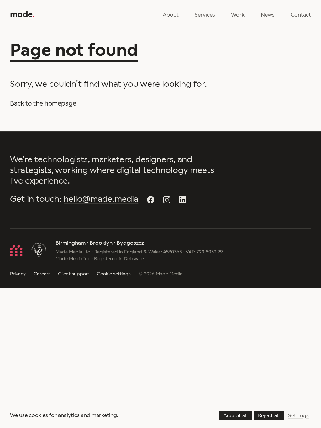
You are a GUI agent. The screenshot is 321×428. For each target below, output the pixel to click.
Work (238, 15)
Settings (298, 415)
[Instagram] (167, 200)
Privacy (18, 273)
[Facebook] (151, 200)
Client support (73, 273)
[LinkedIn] (183, 200)
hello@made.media (101, 199)
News (268, 15)
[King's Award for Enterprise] (39, 250)
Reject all (269, 415)
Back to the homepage (43, 103)
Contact (301, 15)
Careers (42, 273)
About (171, 15)
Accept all (235, 415)
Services (205, 15)
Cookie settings (114, 273)
